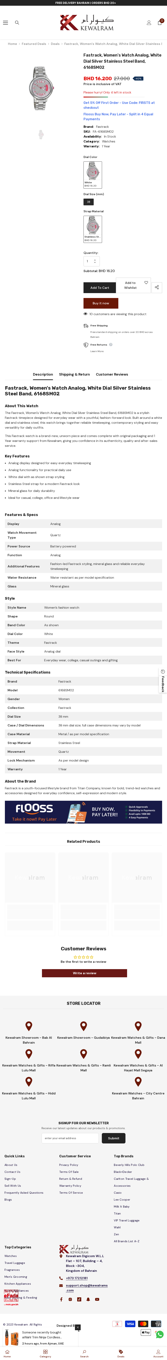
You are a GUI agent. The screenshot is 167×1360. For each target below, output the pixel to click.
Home (12, 44)
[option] (41, 88)
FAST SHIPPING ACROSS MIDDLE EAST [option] (85, 3)
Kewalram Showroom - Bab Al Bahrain (28, 1040)
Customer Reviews (112, 374)
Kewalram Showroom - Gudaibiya (83, 1037)
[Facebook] (61, 1299)
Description (43, 374)
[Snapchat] (88, 1299)
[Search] (17, 22)
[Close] (78, 1327)
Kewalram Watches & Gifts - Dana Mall (138, 1040)
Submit (113, 1138)
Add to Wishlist (134, 286)
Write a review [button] (84, 973)
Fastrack (102, 127)
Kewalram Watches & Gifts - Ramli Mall (83, 1067)
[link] (30, 914)
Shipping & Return (74, 374)
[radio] (93, 175)
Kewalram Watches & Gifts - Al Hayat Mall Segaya (138, 1067)
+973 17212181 (77, 1278)
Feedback (163, 684)
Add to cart (99, 288)
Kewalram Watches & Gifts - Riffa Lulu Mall (28, 1067)
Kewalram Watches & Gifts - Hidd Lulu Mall (29, 1095)
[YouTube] (97, 1299)
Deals (55, 44)
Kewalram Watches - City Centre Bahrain (138, 1095)
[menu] (5, 22)
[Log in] (149, 22)
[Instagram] (70, 1299)
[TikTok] (79, 1299)
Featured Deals (34, 44)
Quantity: (91, 253)
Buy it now (101, 303)
